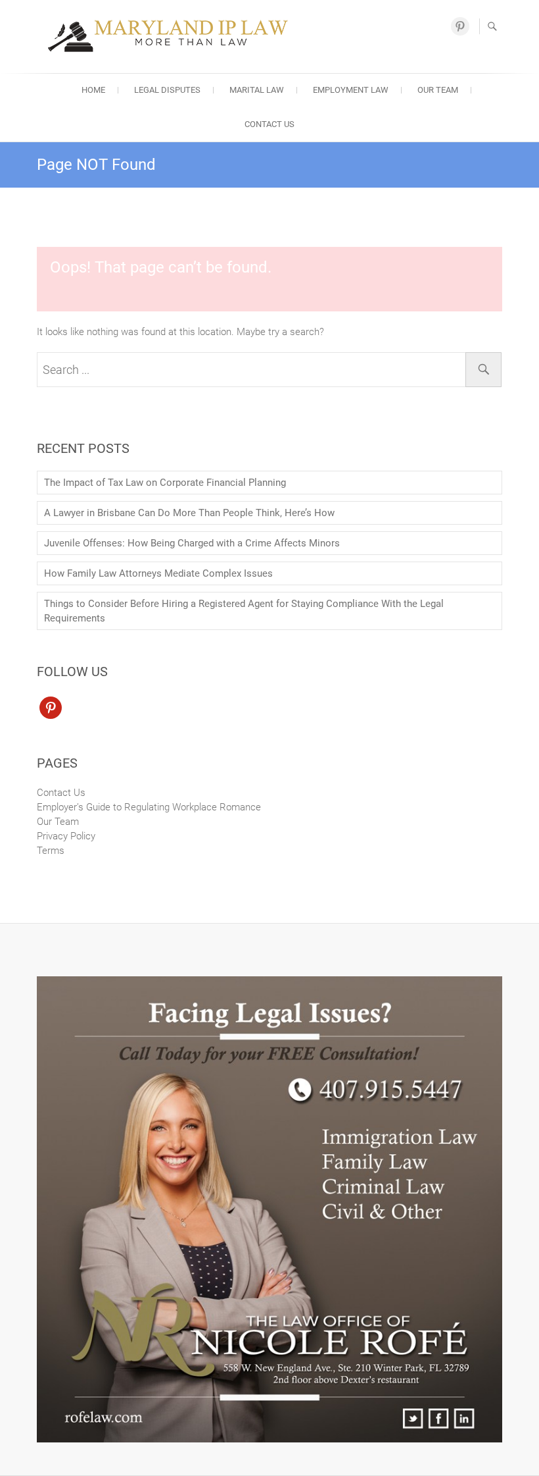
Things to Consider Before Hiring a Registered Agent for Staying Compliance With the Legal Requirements (244, 611)
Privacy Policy (66, 836)
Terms (50, 851)
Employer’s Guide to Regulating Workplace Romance (149, 807)
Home (93, 90)
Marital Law (256, 90)
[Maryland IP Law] (171, 35)
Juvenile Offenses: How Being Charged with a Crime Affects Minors (192, 543)
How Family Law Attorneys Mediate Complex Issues (158, 573)
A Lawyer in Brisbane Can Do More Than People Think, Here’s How (189, 513)
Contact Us (269, 124)
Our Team (437, 90)
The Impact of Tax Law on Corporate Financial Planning (165, 482)
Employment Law (350, 90)
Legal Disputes (167, 90)
